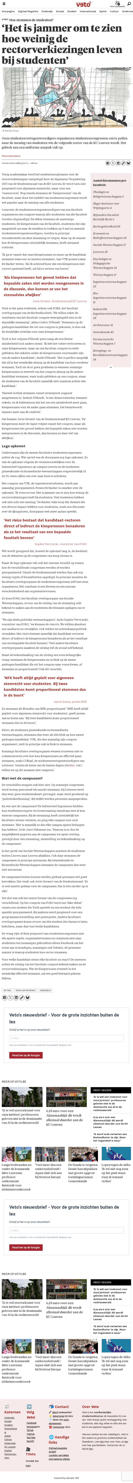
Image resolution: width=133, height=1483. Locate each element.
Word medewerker (117, 6)
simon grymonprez (26, 990)
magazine (58, 1448)
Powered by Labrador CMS (66, 1478)
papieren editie (61, 1459)
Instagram (32, 1426)
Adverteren (58, 1416)
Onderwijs (47, 11)
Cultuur (114, 11)
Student (72, 11)
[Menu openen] (4, 4)
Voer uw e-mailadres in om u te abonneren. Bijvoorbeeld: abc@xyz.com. (40, 1045)
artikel (8, 990)
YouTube (31, 1437)
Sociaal (60, 11)
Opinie (103, 11)
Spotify (30, 1441)
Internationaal (88, 11)
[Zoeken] (129, 4)
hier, (72, 765)
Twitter (31, 1434)
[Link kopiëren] (123, 163)
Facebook (31, 1422)
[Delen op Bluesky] (128, 163)
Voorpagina (8, 11)
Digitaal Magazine (28, 11)
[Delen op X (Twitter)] (112, 163)
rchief (52, 1451)
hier (102, 1441)
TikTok (30, 1430)
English (8, 1450)
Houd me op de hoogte (26, 1055)
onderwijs (45, 990)
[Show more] (110, 367)
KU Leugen (10, 1446)
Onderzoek (10, 1443)
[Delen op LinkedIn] (118, 163)
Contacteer (59, 1427)
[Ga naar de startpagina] (83, 4)
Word (55, 1412)
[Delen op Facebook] (107, 163)
